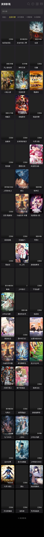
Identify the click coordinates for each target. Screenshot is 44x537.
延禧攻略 (7, 240)
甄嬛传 (36, 92)
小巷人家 (7, 92)
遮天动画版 (22, 462)
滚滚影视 (6, 4)
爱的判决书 (22, 314)
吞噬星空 (22, 117)
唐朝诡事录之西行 (37, 265)
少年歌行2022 (36, 462)
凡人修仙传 (8, 67)
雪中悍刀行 (22, 339)
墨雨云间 (22, 166)
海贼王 (7, 117)
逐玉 (22, 191)
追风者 (21, 511)
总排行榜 (12, 17)
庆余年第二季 (22, 43)
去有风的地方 (22, 141)
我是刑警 (36, 117)
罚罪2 (36, 240)
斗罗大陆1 (7, 486)
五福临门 (22, 240)
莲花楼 (7, 166)
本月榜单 (20, 17)
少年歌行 (22, 289)
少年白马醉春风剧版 (9, 314)
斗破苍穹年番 (8, 363)
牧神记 (36, 191)
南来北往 (36, 388)
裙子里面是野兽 (22, 388)
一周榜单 (29, 17)
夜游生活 (7, 339)
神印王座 (22, 67)
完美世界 (22, 92)
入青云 (21, 437)
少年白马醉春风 (36, 437)
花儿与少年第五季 (37, 363)
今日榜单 (37, 17)
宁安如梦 (36, 289)
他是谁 (36, 314)
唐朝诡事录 (36, 412)
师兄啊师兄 (22, 363)
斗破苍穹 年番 (22, 215)
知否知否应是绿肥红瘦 (10, 43)
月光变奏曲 (8, 511)
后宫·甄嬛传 (7, 215)
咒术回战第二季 (36, 511)
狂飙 (36, 67)
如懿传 (7, 141)
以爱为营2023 (36, 339)
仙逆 (36, 43)
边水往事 (7, 462)
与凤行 (7, 412)
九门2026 (7, 437)
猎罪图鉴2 (22, 412)
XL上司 (22, 265)
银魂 (7, 289)
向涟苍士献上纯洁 (37, 166)
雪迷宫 (7, 265)
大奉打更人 (8, 388)
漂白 (22, 486)
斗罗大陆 (36, 141)
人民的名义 (8, 191)
